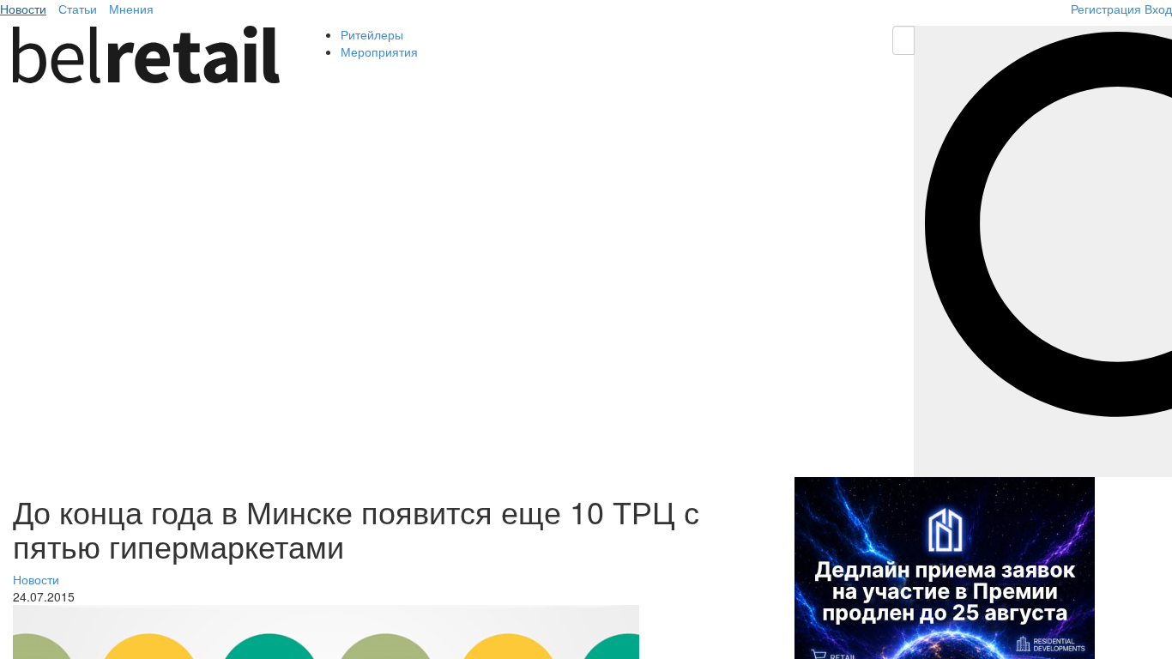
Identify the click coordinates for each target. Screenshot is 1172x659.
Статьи (77, 8)
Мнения (131, 8)
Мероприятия (379, 51)
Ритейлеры (372, 34)
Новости (23, 8)
